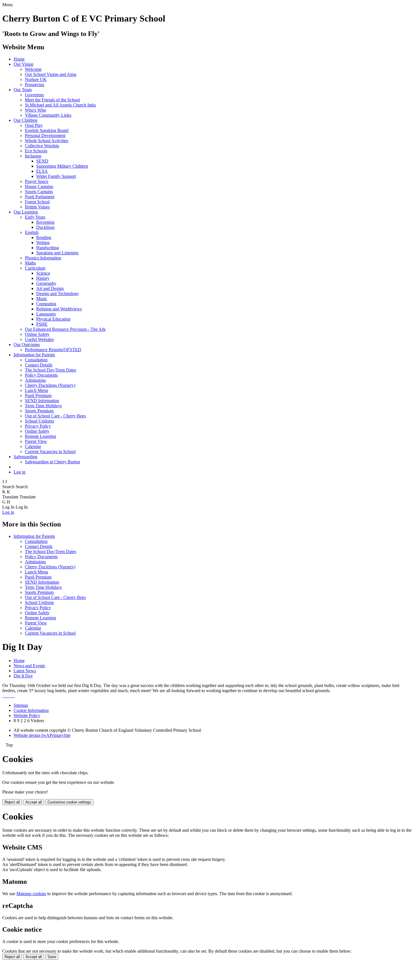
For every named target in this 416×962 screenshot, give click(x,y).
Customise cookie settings (69, 802)
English (31, 232)
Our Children (25, 120)
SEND (42, 161)
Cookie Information (31, 710)
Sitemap (21, 705)
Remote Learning (40, 436)
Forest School (37, 201)
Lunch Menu (36, 390)
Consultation (36, 359)
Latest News (25, 670)
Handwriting (47, 247)
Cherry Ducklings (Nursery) (50, 385)
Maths (30, 263)
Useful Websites (39, 339)
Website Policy (27, 715)
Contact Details (38, 364)
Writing (43, 242)
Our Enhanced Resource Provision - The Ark (65, 329)
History (43, 278)
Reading (43, 237)
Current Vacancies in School (50, 451)
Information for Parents (34, 354)
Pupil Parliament (39, 196)
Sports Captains (39, 191)
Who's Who (35, 110)
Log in (19, 472)
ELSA (42, 171)
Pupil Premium (38, 395)
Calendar (33, 446)
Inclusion (33, 155)
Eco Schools (36, 150)
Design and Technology (57, 293)
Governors (34, 94)
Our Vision (23, 64)
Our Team (23, 89)
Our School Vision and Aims (50, 74)
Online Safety (37, 334)
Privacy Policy (38, 426)
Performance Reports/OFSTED (53, 349)
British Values (37, 206)
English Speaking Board (46, 130)
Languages (46, 314)
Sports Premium (39, 410)
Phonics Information (43, 257)
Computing (46, 303)
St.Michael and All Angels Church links (60, 105)
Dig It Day (23, 675)
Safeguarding (25, 456)
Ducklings (45, 227)
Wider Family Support (56, 176)
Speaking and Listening (57, 252)
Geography (46, 283)
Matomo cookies (31, 893)
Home (19, 59)
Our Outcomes (27, 344)
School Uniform (39, 421)
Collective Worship (42, 145)
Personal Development (45, 135)
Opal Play (34, 125)
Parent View (36, 441)
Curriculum (35, 268)
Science (43, 273)
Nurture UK (36, 79)
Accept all (33, 802)
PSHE (42, 324)
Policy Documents (41, 375)
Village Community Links (48, 115)
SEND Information (42, 400)
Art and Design (50, 288)
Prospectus (34, 84)
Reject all (12, 802)
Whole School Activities (46, 140)
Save (52, 957)
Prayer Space (36, 181)
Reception (45, 222)
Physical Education (53, 319)
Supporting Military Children (62, 166)
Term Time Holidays (43, 405)
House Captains (39, 186)
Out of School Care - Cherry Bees (55, 415)
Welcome (33, 69)
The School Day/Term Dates (50, 370)
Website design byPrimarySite (42, 735)
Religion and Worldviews (59, 308)
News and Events (29, 665)
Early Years (35, 217)
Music (41, 298)
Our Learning (26, 212)
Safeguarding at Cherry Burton (52, 461)
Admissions (35, 380)
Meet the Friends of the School (52, 99)
